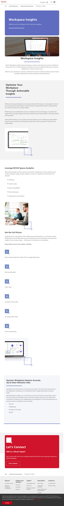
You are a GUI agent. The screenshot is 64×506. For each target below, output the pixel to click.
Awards (39, 492)
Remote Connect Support (31, 488)
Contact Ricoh (51, 483)
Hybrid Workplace (13, 6)
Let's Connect (13, 463)
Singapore (43, 2)
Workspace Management (27, 6)
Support (29, 480)
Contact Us (51, 480)
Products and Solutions (19, 481)
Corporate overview (40, 486)
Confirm (7, 503)
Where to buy (51, 485)
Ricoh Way (40, 483)
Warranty (29, 485)
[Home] (3, 2)
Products (18, 485)
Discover (7, 480)
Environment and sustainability (41, 490)
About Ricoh (41, 480)
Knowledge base (31, 483)
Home (5, 6)
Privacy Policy (37, 499)
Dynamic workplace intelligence (8, 487)
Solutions (18, 487)
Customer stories (9, 483)
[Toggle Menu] (54, 2)
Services (18, 489)
